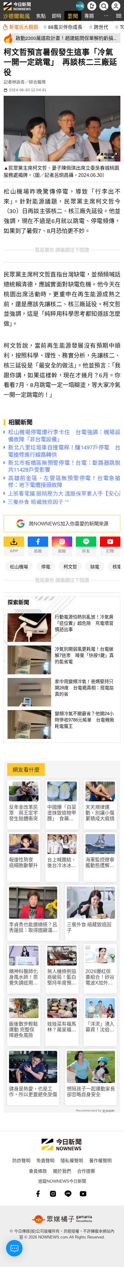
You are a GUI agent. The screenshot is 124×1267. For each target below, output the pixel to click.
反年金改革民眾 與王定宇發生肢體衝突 (23, 813)
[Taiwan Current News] (79, 6)
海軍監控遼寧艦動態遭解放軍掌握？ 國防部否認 (99, 862)
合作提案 (86, 1171)
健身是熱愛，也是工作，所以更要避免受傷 (33, 1091)
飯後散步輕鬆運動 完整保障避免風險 (23, 1029)
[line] (68, 1194)
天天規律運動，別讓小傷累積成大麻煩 (99, 813)
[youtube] (83, 1194)
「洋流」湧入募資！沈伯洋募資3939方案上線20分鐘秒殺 (100, 1027)
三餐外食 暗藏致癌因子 (89, 927)
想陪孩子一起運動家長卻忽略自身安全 (91, 1091)
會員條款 (38, 1171)
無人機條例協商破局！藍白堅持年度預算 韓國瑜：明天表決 (62, 977)
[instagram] (53, 1194)
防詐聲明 (21, 1160)
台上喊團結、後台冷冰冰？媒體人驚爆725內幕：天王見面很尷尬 (61, 862)
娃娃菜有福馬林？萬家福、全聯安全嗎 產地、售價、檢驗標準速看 (61, 1027)
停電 (45, 566)
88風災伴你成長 (65, 26)
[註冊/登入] (115, 6)
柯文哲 (70, 566)
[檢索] (103, 6)
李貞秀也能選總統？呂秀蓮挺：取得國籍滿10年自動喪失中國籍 (33, 927)
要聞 (72, 16)
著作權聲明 (100, 1160)
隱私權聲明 (71, 1160)
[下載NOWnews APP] (91, 6)
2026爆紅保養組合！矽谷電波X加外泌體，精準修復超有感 (99, 977)
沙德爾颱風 (16, 16)
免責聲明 (45, 1160)
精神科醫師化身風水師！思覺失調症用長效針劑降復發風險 (23, 977)
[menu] (118, 16)
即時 (56, 15)
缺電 (94, 566)
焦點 (41, 15)
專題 (89, 15)
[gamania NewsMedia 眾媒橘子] (62, 1219)
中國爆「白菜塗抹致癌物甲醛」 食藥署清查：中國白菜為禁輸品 (61, 813)
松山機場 (19, 566)
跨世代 (101, 26)
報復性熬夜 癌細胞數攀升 (23, 862)
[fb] (38, 1194)
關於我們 (62, 1171)
